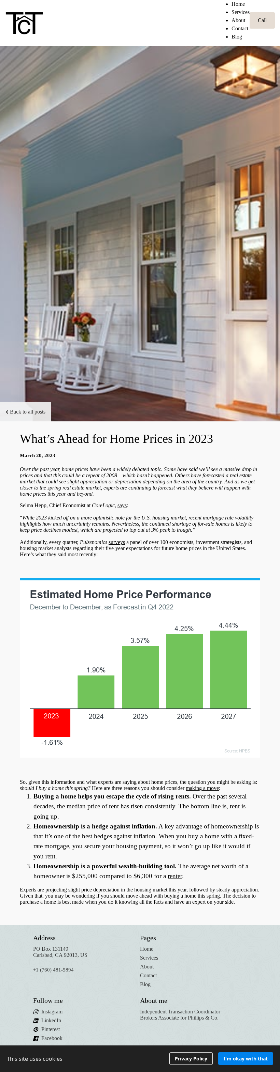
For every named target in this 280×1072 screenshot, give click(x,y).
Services (241, 12)
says (122, 505)
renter (175, 876)
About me (153, 1000)
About (238, 20)
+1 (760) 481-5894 (53, 970)
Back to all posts (27, 412)
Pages (148, 938)
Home (238, 4)
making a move (202, 788)
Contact (240, 28)
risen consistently (153, 806)
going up (45, 816)
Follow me (48, 1000)
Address (44, 938)
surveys (117, 542)
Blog (237, 37)
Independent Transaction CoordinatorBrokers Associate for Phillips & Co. (180, 1015)
